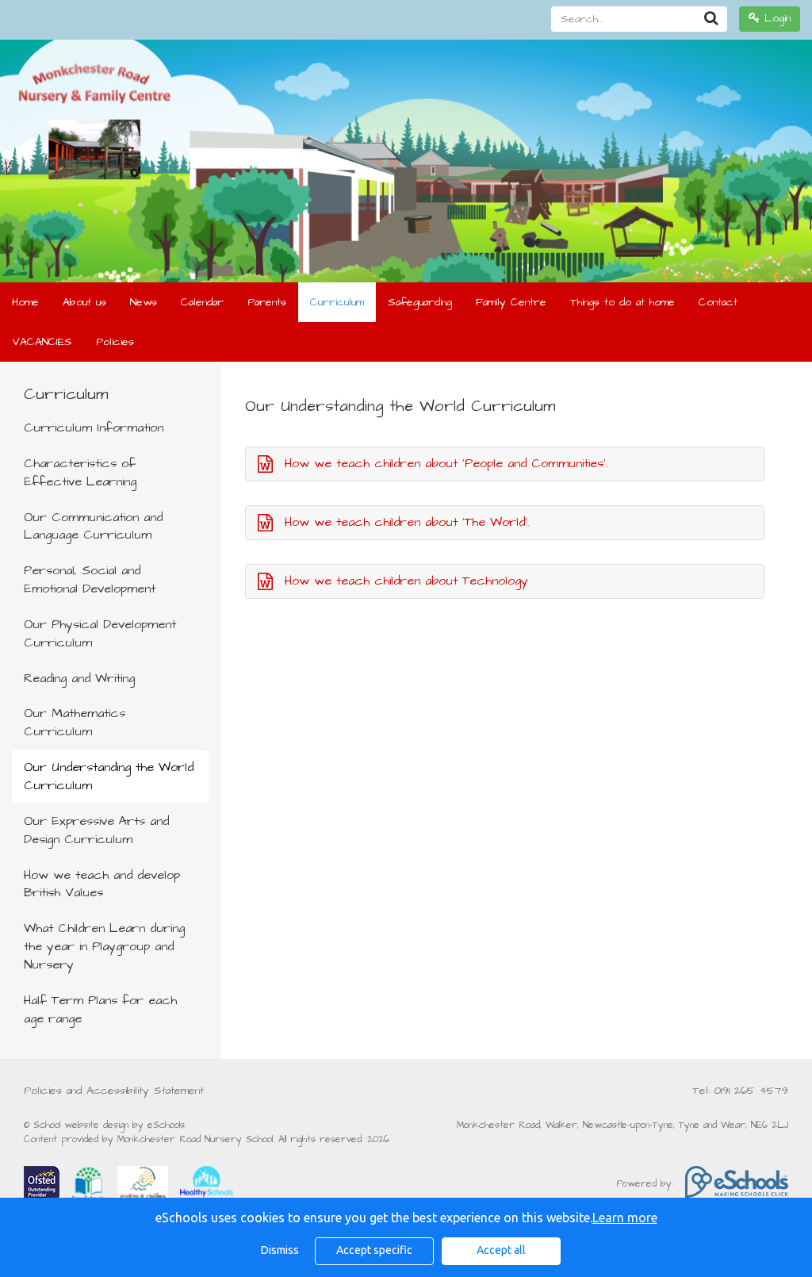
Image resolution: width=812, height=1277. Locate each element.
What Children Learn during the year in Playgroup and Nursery (104, 946)
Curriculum (337, 302)
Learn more (624, 1217)
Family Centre (511, 302)
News (143, 302)
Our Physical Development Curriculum (100, 633)
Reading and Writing (79, 678)
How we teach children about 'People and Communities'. (446, 463)
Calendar (202, 302)
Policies (115, 342)
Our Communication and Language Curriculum (93, 526)
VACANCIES (42, 342)
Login (775, 18)
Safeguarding (420, 302)
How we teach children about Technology (406, 580)
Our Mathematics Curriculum (74, 722)
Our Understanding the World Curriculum (108, 776)
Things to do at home (622, 302)
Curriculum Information (93, 427)
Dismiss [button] (280, 1250)
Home (25, 302)
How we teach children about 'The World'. (407, 522)
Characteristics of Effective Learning (80, 472)
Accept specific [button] (374, 1250)
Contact (718, 302)
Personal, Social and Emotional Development (89, 579)
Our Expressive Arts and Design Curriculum (96, 830)
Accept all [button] (501, 1250)
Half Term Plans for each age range (100, 1009)
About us (84, 302)
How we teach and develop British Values (102, 884)
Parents (266, 302)
